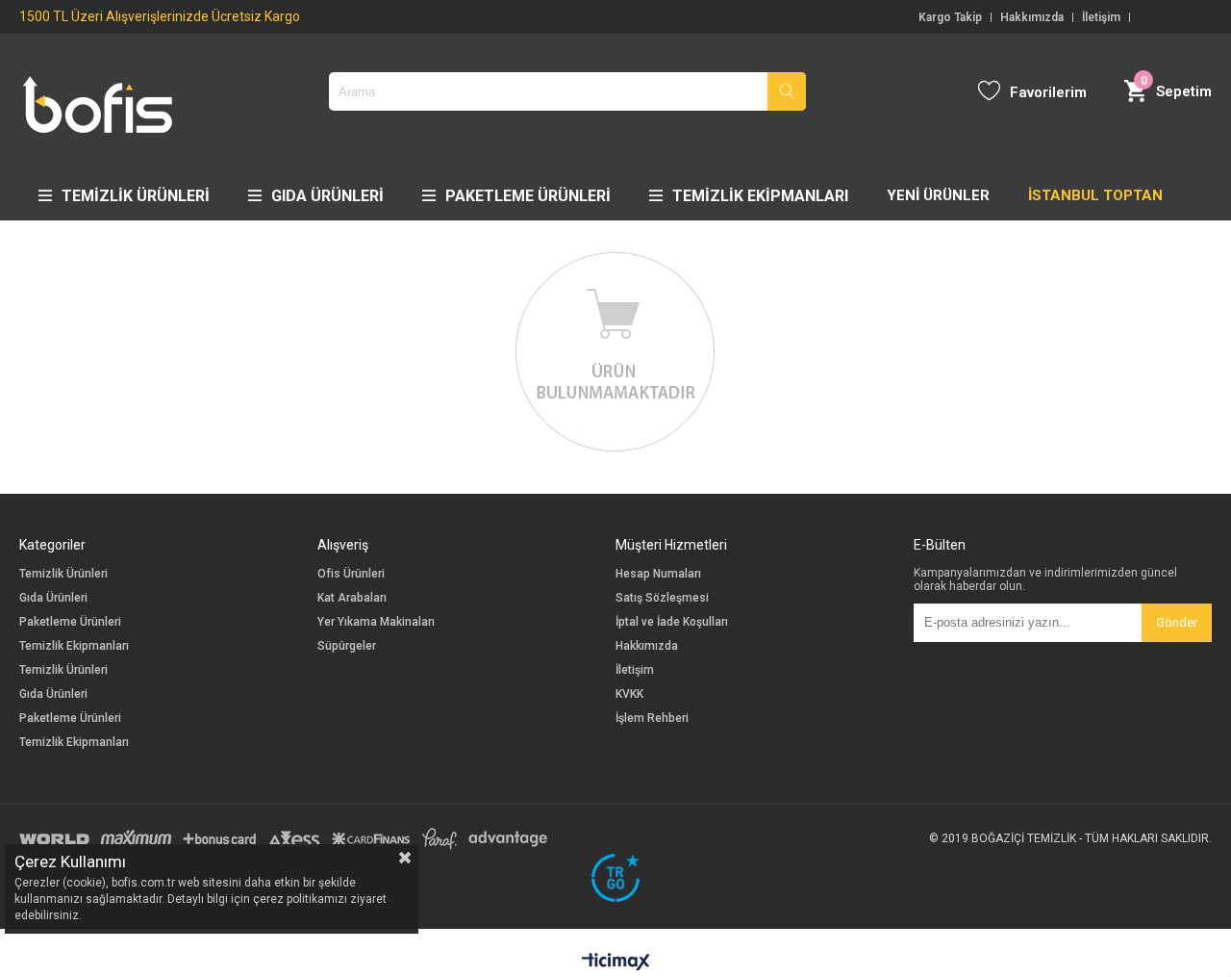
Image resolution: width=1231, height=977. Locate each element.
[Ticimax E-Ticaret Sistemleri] (616, 962)
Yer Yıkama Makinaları (376, 622)
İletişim (1101, 17)
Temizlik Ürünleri (136, 196)
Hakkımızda (1032, 17)
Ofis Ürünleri (351, 574)
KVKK (629, 694)
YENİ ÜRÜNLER (938, 195)
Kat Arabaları (352, 598)
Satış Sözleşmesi (662, 598)
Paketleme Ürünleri (528, 196)
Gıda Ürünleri (327, 196)
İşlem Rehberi (652, 718)
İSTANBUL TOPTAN (1095, 195)
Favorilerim (1048, 92)
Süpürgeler (346, 646)
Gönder (1176, 622)
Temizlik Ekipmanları (760, 196)
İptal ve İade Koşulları (672, 622)
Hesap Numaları (658, 574)
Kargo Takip (950, 17)
